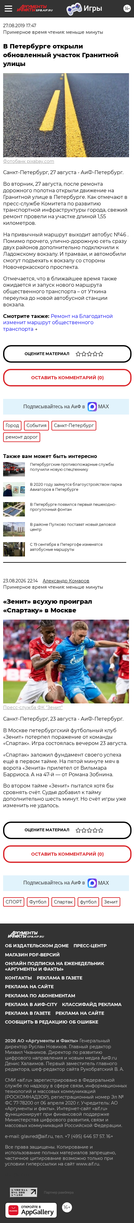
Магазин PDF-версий (32, 955)
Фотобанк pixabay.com (28, 161)
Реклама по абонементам (40, 996)
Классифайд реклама (92, 1004)
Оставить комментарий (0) (67, 377)
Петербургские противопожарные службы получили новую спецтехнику (72, 467)
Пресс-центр (90, 946)
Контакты (18, 978)
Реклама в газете (59, 978)
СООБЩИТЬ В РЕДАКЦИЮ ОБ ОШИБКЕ (51, 1022)
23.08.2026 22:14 (20, 581)
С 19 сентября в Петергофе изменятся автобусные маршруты (66, 547)
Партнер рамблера (59, 1192)
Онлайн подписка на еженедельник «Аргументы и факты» (54, 966)
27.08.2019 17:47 (19, 25)
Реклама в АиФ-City (31, 1004)
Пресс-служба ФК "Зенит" (33, 707)
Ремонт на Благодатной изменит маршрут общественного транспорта (58, 322)
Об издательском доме (37, 946)
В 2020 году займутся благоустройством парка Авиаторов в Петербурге (76, 487)
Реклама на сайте (29, 986)
